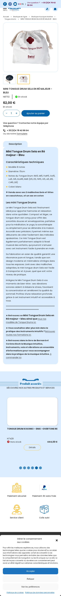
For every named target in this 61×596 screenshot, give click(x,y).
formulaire (22, 133)
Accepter (30, 571)
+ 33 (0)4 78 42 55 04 (18, 130)
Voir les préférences (30, 586)
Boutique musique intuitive (42, 16)
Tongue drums (10, 19)
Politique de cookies (15, 592)
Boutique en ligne (20, 16)
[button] (56, 540)
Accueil (6, 16)
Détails (30, 447)
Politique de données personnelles (39, 592)
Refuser (30, 579)
